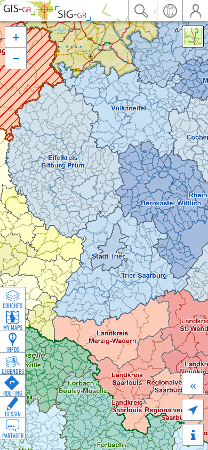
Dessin (13, 413)
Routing (12, 393)
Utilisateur (195, 10)
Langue (169, 10)
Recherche (141, 10)
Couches (12, 305)
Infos (12, 349)
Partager (12, 435)
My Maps (12, 327)
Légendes (13, 371)
